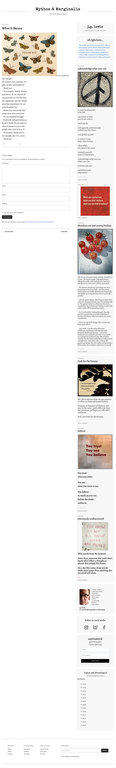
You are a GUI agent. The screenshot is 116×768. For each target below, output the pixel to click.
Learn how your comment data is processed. (40, 222)
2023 (84, 694)
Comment (5, 163)
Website (4, 204)
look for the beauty (88, 361)
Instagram (27, 749)
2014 (84, 725)
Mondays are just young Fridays (94, 225)
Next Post (64, 231)
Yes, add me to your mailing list (14, 213)
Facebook (27, 754)
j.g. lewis (95, 27)
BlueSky (26, 751)
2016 (84, 718)
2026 (84, 684)
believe (81, 431)
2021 (84, 701)
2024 (84, 691)
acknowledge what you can (92, 68)
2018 (84, 711)
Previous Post (9, 231)
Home (10, 749)
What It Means (12, 28)
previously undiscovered (91, 518)
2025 (84, 687)
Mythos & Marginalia (58, 9)
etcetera (42, 754)
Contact (10, 754)
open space (43, 751)
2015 (84, 722)
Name (4, 186)
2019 (84, 708)
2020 (84, 704)
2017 (84, 715)
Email (4, 195)
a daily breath (44, 749)
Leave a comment (83, 179)
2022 (84, 697)
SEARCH (104, 750)
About (9, 751)
